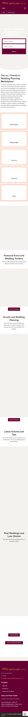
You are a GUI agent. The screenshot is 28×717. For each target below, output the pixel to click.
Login (3, 12)
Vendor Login (11, 12)
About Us (4, 686)
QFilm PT (14, 702)
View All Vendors (14, 309)
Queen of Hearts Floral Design (9, 706)
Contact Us (5, 688)
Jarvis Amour (18, 704)
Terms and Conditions (8, 691)
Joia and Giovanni (6, 702)
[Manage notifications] (25, 714)
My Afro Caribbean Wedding (15, 714)
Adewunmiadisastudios (7, 704)
